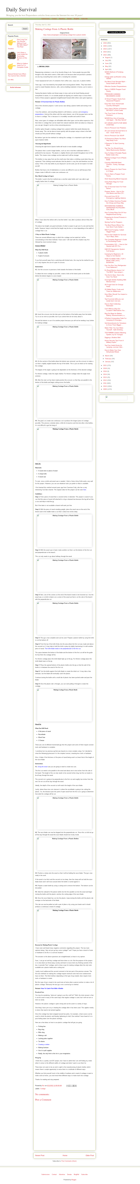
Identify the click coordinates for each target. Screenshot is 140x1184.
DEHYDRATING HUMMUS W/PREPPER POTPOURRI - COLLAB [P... (115, 207)
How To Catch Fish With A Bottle (52, 988)
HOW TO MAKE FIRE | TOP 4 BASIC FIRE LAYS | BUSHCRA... (115, 260)
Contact (54, 19)
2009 (105, 389)
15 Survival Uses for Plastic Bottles (53, 102)
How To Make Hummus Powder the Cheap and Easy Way (115, 202)
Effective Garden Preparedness (115, 86)
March (107, 356)
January (108, 361)
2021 (105, 365)
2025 (105, 46)
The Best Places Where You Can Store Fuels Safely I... (114, 226)
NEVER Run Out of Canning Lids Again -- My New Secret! (115, 119)
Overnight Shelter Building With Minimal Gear (115, 281)
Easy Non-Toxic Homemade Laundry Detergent (114, 104)
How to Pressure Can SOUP (114, 135)
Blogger (73, 1180)
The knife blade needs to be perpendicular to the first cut (63, 648)
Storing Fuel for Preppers (113, 222)
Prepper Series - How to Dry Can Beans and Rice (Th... (115, 192)
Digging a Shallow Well (112, 337)
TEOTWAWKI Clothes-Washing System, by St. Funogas (115, 333)
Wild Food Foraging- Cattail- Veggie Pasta (114, 231)
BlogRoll (76, 19)
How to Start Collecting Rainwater (112, 305)
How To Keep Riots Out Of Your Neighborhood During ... (115, 213)
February (108, 358)
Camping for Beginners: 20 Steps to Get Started (114, 255)
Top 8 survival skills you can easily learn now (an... (114, 300)
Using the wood (42, 766)
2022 (105, 55)
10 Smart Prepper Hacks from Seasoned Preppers (115, 100)
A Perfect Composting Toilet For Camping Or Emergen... (116, 319)
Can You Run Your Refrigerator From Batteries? (115, 266)
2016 (105, 371)
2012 (105, 380)
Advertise (62, 19)
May (106, 66)
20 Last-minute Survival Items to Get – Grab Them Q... (116, 131)
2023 (105, 52)
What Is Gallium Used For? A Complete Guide (22, 65)
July (106, 60)
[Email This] (67, 1086)
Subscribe (84, 19)
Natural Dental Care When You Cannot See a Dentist (17, 75)
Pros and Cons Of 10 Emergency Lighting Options (115, 197)
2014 (105, 374)
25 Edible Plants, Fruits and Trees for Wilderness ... (114, 290)
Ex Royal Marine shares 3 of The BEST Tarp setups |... (114, 271)
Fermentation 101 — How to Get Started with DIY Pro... (116, 245)
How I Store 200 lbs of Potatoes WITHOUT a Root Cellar (116, 109)
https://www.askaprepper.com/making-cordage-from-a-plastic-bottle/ (64, 35)
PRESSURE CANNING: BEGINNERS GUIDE (113, 95)
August (107, 57)
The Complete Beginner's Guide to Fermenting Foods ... (116, 240)
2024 (105, 49)
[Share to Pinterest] (76, 1086)
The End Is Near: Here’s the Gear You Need (114, 276)
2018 (105, 368)
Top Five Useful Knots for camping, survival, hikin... (114, 346)
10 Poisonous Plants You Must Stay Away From (115, 139)
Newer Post (39, 1155)
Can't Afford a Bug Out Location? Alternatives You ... (115, 309)
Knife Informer (15, 87)
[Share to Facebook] (74, 1086)
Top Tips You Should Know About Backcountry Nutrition (115, 149)
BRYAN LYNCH (44, 66)
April (107, 69)
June (107, 63)
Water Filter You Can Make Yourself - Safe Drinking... (114, 329)
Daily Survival (21, 9)
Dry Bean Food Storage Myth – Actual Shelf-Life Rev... (115, 82)
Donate (69, 19)
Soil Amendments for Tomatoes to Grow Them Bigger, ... (115, 324)
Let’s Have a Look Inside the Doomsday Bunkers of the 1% (22, 56)
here (84, 490)
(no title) (11, 79)
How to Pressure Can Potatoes (115, 128)
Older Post (90, 1155)
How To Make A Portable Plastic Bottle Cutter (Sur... (115, 154)
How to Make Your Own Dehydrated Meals (113, 351)
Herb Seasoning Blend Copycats (116, 179)
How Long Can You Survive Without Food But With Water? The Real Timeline (18, 44)
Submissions (45, 19)
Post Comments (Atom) (68, 1161)
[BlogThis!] (69, 1086)
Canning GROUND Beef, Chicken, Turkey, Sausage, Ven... (115, 164)
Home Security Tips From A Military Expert (114, 341)
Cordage (43, 1088)
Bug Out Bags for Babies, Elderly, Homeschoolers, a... (115, 314)
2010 (105, 386)
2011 (105, 383)
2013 (105, 377)
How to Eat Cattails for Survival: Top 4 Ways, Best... (115, 235)
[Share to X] (71, 1086)
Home (65, 1155)
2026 (105, 43)
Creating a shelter (43, 1044)
